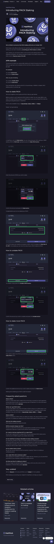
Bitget (38, 103)
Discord (12, 472)
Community (23, 1)
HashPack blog (10, 7)
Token (17, 1)
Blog (41, 1)
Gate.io (29, 103)
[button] (12, 1)
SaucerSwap (24, 103)
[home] (6, 1)
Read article (7, 518)
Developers (30, 1)
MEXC (33, 103)
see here (21, 404)
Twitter (29, 472)
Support (36, 1)
